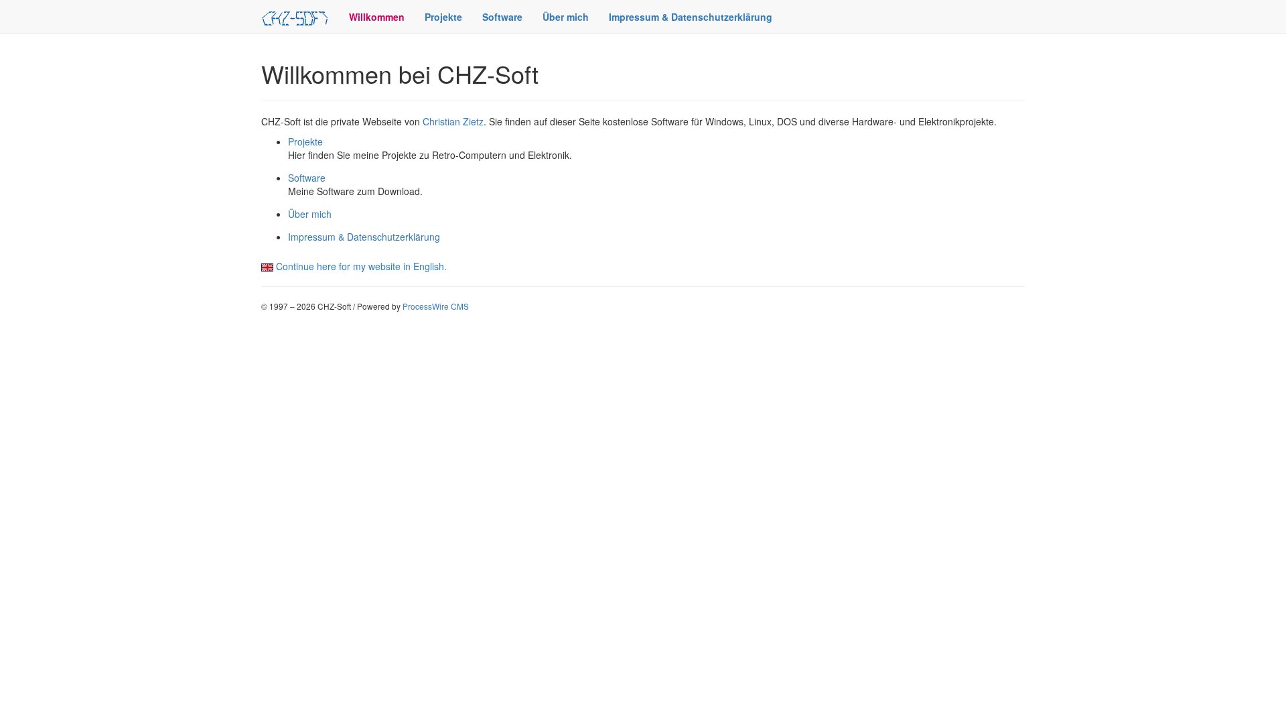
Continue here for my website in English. (361, 266)
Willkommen (377, 16)
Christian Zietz (453, 121)
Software (502, 16)
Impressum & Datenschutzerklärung (690, 16)
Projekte (443, 16)
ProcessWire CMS (436, 306)
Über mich (566, 16)
